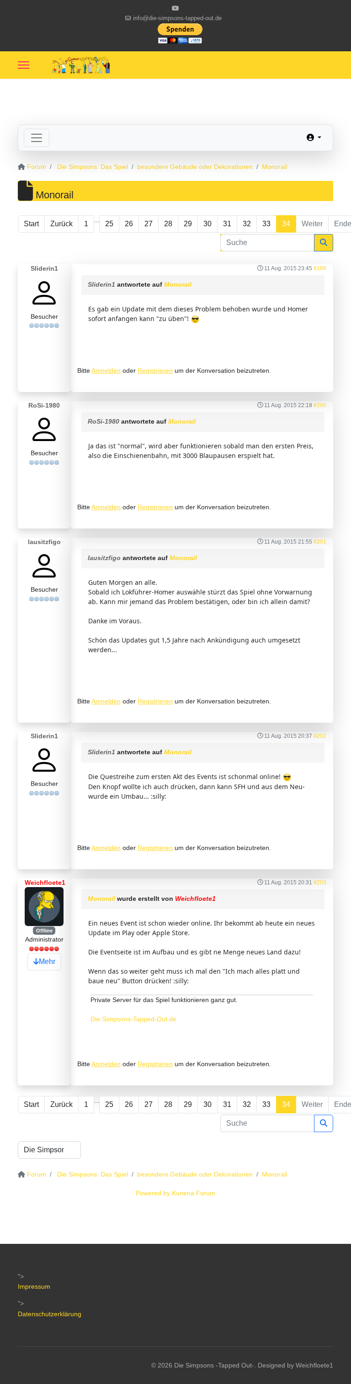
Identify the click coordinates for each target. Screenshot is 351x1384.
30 (207, 224)
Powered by (153, 1193)
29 (188, 224)
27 (148, 224)
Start (31, 224)
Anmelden (106, 370)
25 (109, 224)
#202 (320, 736)
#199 (320, 268)
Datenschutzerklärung (49, 1314)
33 (266, 224)
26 (129, 224)
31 (227, 224)
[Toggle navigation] (36, 138)
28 (168, 224)
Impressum (34, 1286)
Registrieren (155, 370)
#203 (320, 882)
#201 (320, 542)
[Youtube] (175, 8)
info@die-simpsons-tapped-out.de (177, 18)
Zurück (61, 224)
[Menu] (23, 65)
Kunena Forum (193, 1193)
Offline (44, 930)
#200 (320, 405)
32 (247, 224)
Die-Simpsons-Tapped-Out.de (133, 1019)
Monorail (177, 284)
